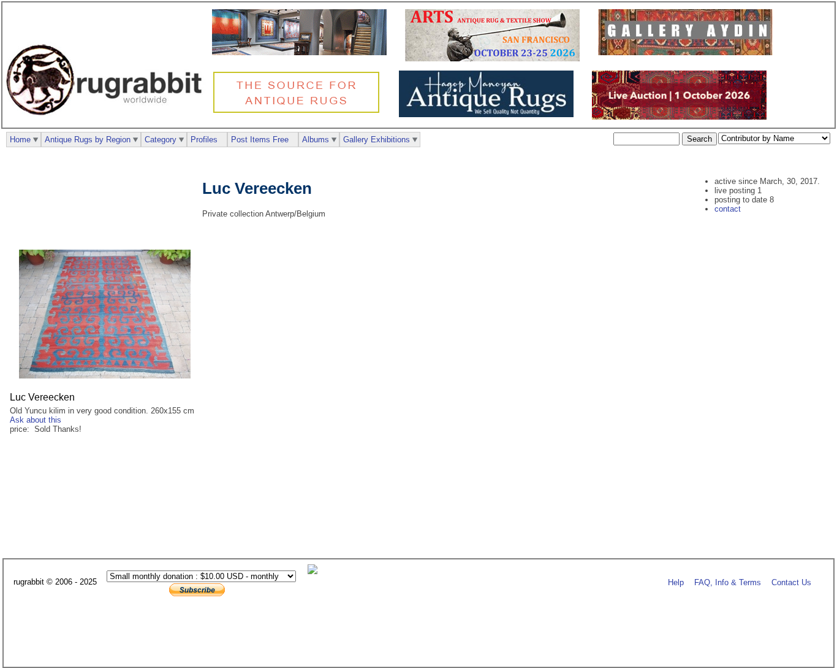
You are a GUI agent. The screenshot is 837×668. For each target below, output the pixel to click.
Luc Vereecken (42, 397)
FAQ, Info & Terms (727, 582)
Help (676, 582)
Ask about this (35, 419)
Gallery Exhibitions (376, 139)
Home (20, 139)
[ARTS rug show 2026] (495, 58)
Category (160, 139)
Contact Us (791, 582)
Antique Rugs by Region (88, 139)
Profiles (204, 139)
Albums (315, 139)
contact (727, 208)
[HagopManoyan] (489, 114)
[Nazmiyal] (299, 111)
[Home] (107, 121)
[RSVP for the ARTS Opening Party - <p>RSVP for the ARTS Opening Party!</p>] (316, 571)
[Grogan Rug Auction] (682, 116)
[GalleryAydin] (302, 52)
